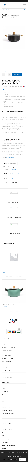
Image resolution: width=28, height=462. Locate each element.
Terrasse (4, 394)
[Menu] (24, 5)
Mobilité (4, 388)
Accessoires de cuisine (7, 358)
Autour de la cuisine (6, 361)
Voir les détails (19, 276)
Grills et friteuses (6, 420)
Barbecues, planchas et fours (9, 385)
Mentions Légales (6, 439)
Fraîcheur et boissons (7, 423)
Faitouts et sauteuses (10, 157)
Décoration (5, 374)
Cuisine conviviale (6, 407)
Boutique (5, 14)
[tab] (10, 163)
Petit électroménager (7, 370)
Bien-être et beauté (7, 377)
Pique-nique (5, 391)
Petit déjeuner (5, 403)
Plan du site (5, 442)
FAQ (3, 432)
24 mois (14, 176)
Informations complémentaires (10, 163)
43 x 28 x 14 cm (15, 173)
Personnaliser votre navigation (11, 459)
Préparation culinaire (7, 410)
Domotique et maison (7, 350)
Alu (13, 178)
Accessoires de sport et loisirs (9, 347)
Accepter (22, 459)
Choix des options (14, 311)
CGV (3, 435)
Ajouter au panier (16, 74)
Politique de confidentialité (8, 445)
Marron (14, 169)
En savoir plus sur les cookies (14, 456)
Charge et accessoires (7, 341)
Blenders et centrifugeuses (8, 413)
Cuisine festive (5, 416)
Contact (4, 448)
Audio (3, 344)
